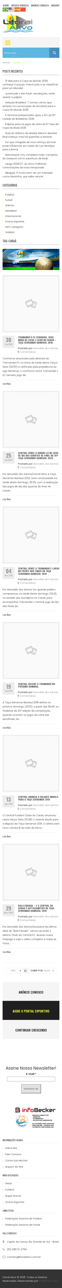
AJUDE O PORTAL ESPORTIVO (31, 1011)
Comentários (28, 352)
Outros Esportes (14, 221)
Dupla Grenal (13, 1196)
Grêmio (9, 205)
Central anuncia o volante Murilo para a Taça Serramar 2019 (38, 798)
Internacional (13, 216)
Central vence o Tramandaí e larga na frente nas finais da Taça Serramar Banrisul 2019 (38, 571)
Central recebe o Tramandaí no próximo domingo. (36, 685)
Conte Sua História (16, 1160)
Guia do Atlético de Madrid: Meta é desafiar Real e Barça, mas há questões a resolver (30, 135)
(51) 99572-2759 (17, 1249)
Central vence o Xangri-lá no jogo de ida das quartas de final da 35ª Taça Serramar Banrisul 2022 (38, 455)
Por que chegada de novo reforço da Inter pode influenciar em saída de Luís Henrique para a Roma (29, 145)
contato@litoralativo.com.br (24, 1257)
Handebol (11, 211)
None (47, 970)
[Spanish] (17, 9)
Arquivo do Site (14, 1167)
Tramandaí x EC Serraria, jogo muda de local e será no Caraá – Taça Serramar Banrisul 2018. (37, 339)
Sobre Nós (11, 1148)
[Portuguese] (5, 9)
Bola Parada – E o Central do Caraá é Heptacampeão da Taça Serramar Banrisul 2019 (36, 908)
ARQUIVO (55, 5)
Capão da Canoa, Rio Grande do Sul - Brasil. (33, 1241)
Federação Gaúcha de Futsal (22, 1225)
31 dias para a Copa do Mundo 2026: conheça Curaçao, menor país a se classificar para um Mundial (30, 84)
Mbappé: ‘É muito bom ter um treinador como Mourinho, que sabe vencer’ (28, 174)
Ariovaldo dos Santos (45, 348)
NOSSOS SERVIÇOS (20, 5)
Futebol (9, 194)
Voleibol (9, 232)
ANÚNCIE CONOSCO (31, 992)
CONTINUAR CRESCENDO (31, 1030)
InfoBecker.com (48, 1281)
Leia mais (7, 383)
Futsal (8, 200)
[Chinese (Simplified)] (23, 9)
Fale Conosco (13, 1154)
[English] (11, 9)
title (13, 970)
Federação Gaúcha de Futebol (23, 1218)
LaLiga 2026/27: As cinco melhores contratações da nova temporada (24, 165)
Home (6, 62)
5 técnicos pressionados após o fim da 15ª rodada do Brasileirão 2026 (29, 117)
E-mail (31, 1074)
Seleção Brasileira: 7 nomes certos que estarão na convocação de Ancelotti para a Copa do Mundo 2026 (29, 106)
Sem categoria (14, 227)
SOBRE (6, 5)
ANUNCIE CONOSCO (40, 5)
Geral (8, 1183)
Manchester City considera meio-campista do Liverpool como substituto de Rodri (30, 156)
